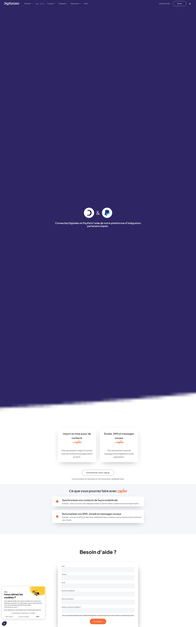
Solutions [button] (27, 3)
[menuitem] (28, 3)
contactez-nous (117, 479)
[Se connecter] (190, 3)
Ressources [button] (75, 3)
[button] (4, 623)
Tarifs (86, 3)
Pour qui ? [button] (50, 3)
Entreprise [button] (62, 3)
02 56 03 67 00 (164, 3)
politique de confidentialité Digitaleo (85, 615)
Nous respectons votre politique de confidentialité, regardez (22, 610)
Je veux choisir (23, 617)
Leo (40, 3)
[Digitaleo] (11, 3)
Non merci (9, 617)
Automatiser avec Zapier (98, 473)
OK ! (37, 617)
